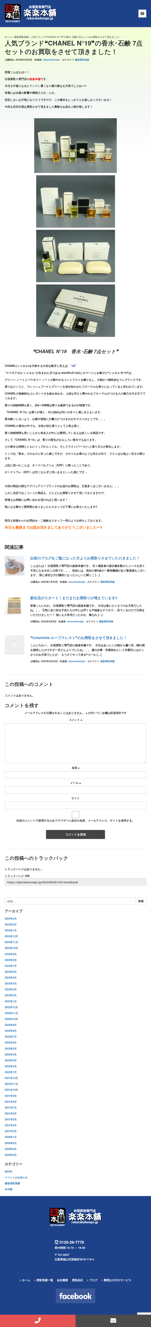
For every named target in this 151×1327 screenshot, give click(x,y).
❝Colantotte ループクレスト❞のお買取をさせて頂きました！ (78, 637)
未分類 (8, 1189)
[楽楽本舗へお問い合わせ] (113, 1321)
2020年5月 (11, 1149)
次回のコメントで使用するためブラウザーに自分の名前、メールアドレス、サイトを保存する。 (75, 820)
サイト (75, 798)
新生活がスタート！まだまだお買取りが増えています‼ (73, 597)
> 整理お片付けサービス (116, 1280)
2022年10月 (11, 1019)
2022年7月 (11, 1036)
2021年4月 (11, 1125)
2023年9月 (11, 954)
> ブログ (92, 1280)
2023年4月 (11, 983)
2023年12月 (11, 936)
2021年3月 (11, 1131)
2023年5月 (11, 977)
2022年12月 (11, 1007)
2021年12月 (11, 1078)
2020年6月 (11, 1143)
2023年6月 (11, 971)
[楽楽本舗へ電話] (38, 1321)
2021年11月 (11, 1084)
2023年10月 (11, 948)
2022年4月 (11, 1054)
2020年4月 (11, 1155)
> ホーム (25, 1280)
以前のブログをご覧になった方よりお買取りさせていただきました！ (85, 558)
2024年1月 (11, 930)
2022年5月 (11, 1048)
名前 (75, 768)
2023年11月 (11, 942)
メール (75, 783)
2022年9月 (11, 1025)
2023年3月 (11, 989)
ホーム (8, 37)
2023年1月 (11, 1001)
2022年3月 (11, 1060)
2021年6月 (11, 1113)
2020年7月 (11, 1137)
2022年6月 (11, 1042)
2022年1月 (11, 1072)
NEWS (8, 1171)
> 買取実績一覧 (43, 1280)
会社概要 (62, 1280)
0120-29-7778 (72, 1242)
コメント (75, 720)
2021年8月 (11, 1101)
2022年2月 (11, 1066)
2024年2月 (11, 924)
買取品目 (77, 1280)
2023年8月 (11, 960)
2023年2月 (11, 995)
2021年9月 (11, 1096)
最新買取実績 (21, 37)
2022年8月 (11, 1031)
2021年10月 (11, 1090)
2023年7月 (11, 966)
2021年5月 (11, 1119)
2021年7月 (11, 1107)
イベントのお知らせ (16, 1177)
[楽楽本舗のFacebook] (75, 1296)
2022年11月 (11, 1013)
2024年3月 (11, 918)
